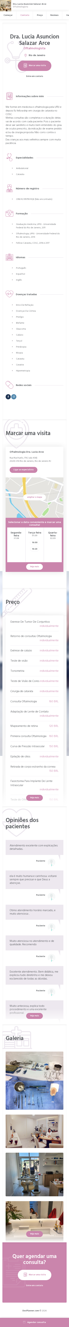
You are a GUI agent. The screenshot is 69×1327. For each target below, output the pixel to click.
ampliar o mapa (34, 497)
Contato (24, 15)
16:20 (34, 549)
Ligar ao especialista (23, 469)
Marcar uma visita (37, 65)
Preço (40, 15)
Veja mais (34, 797)
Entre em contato (34, 76)
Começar (8, 15)
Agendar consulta (36, 1322)
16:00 (34, 542)
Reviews (54, 15)
